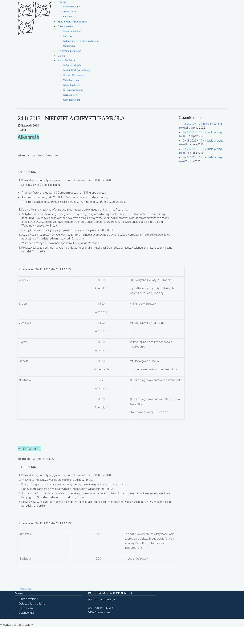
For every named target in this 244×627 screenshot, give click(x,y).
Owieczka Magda (72, 65)
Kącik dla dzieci (66, 60)
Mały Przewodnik (72, 99)
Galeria (61, 55)
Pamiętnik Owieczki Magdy (77, 70)
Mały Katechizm (71, 80)
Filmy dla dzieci (71, 85)
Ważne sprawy (70, 95)
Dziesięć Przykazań (73, 75)
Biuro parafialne (71, 6)
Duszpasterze (69, 11)
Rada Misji (68, 16)
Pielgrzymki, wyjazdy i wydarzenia (81, 41)
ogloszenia (25, 589)
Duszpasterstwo (66, 26)
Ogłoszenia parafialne (69, 51)
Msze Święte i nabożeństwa (72, 21)
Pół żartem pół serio (73, 90)
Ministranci (69, 46)
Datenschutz (26, 612)
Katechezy (68, 36)
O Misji (62, 2)
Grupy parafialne (71, 31)
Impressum (26, 608)
